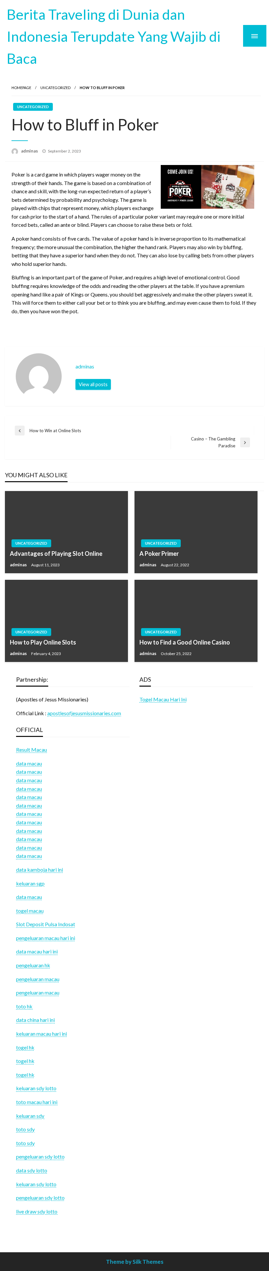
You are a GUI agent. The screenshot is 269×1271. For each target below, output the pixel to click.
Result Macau (31, 749)
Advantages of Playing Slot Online (56, 553)
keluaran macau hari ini (41, 1033)
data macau (29, 771)
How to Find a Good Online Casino (184, 642)
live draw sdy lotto (36, 1211)
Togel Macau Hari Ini (163, 699)
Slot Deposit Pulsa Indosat (45, 924)
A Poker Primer (159, 553)
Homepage (21, 87)
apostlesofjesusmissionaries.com (84, 713)
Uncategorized (55, 87)
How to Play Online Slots (43, 642)
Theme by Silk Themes (134, 1261)
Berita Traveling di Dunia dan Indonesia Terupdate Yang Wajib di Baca (113, 36)
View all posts (93, 384)
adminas (30, 150)
